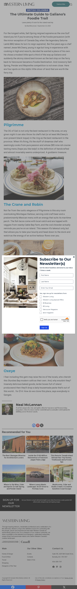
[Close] (74, 257)
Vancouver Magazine (50, 309)
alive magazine (48, 313)
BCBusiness (47, 303)
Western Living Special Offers (53, 300)
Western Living (48, 297)
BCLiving (46, 306)
